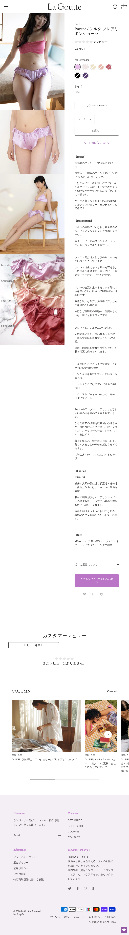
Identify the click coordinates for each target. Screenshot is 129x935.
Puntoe (78, 24)
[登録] (59, 835)
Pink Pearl (85, 67)
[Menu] (6, 6)
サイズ (78, 86)
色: (82, 59)
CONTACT (74, 837)
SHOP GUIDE (76, 826)
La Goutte (26, 911)
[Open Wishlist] (124, 930)
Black (77, 75)
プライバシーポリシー (26, 856)
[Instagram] (85, 888)
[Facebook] (77, 888)
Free (77, 91)
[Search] (115, 7)
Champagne (93, 67)
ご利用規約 (19, 873)
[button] (21, 734)
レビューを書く (33, 645)
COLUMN (73, 831)
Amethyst (85, 75)
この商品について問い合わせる (96, 581)
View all (112, 691)
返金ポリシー (21, 862)
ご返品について (88, 564)
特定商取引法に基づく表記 (28, 879)
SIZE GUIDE (75, 820)
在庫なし (97, 130)
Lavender (77, 67)
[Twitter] (69, 888)
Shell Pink (101, 67)
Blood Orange (109, 67)
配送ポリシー (21, 868)
